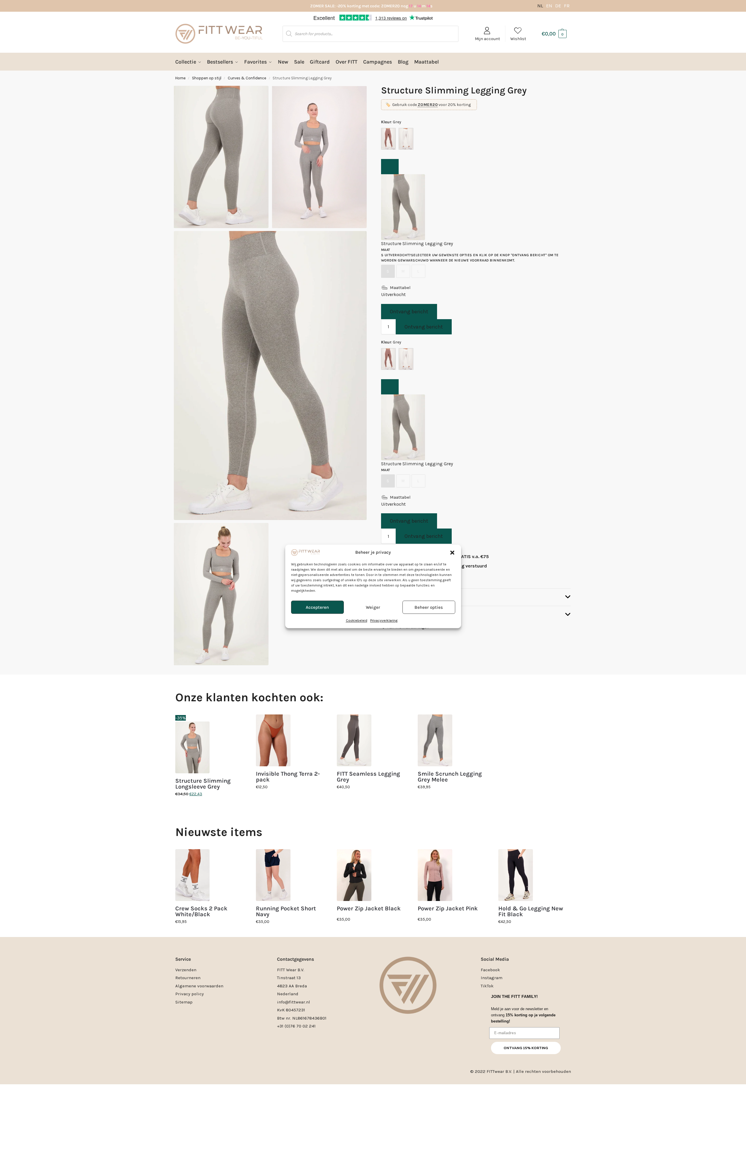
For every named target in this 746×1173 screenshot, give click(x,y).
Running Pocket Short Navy (286, 911)
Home (180, 78)
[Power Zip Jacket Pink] (435, 875)
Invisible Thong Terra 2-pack (288, 777)
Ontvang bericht (409, 311)
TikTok (487, 986)
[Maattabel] (384, 287)
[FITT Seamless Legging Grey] (354, 740)
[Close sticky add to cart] (390, 166)
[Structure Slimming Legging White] (406, 139)
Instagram (491, 977)
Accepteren (317, 607)
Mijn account (487, 38)
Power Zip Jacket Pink (448, 909)
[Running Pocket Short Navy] (273, 875)
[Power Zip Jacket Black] (354, 875)
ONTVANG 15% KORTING (526, 1048)
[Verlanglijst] (238, 723)
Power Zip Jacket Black (369, 909)
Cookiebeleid (356, 621)
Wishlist (518, 38)
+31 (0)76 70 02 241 (296, 1026)
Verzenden (185, 969)
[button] (452, 552)
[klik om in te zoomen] (270, 375)
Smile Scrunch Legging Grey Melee (450, 777)
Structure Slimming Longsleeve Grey (203, 784)
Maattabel (400, 287)
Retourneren (187, 977)
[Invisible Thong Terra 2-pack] (273, 740)
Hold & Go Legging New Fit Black (530, 911)
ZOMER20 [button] (428, 104)
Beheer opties (428, 607)
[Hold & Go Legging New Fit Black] (515, 875)
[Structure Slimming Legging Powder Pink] (388, 139)
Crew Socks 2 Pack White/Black (201, 911)
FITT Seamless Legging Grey (368, 777)
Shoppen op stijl (206, 78)
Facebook (490, 969)
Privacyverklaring (383, 621)
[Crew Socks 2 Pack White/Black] (192, 875)
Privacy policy (189, 993)
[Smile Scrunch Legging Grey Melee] (435, 740)
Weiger (373, 607)
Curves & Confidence (247, 78)
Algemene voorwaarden (199, 986)
